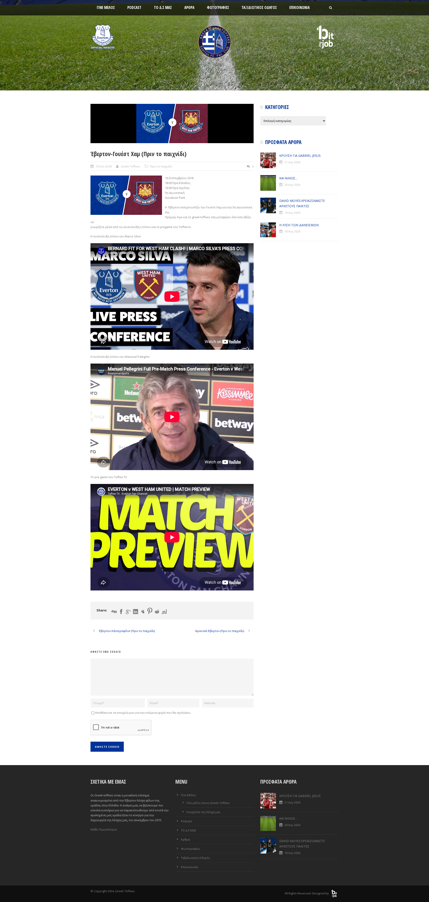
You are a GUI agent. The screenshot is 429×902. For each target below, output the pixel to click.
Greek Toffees (130, 166)
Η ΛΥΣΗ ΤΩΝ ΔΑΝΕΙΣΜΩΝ (299, 225)
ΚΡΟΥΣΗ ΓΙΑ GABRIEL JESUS (300, 155)
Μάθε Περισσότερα (103, 829)
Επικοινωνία (299, 7)
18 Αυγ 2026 (292, 231)
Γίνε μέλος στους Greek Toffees (208, 803)
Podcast (134, 7)
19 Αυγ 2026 (292, 213)
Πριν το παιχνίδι (161, 166)
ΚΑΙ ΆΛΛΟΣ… (288, 178)
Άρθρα (189, 7)
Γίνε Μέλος (106, 7)
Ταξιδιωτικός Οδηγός (259, 7)
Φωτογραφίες (218, 7)
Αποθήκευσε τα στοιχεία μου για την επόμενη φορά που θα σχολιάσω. (143, 713)
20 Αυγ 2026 (292, 185)
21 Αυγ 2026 (292, 162)
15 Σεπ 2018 (103, 166)
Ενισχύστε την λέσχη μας (203, 812)
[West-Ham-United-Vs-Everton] (172, 123)
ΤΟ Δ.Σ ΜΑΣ (163, 7)
